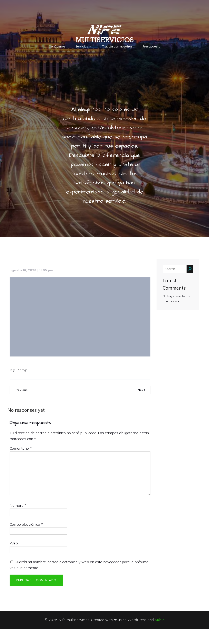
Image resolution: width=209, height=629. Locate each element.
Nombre (18, 505)
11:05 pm (46, 270)
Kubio (160, 619)
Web (14, 543)
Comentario (21, 448)
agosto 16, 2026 (23, 270)
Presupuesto (151, 46)
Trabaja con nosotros (117, 46)
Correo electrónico (26, 524)
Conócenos (57, 46)
